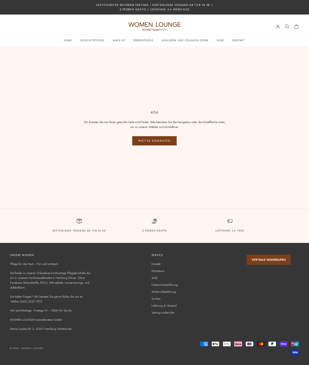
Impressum (158, 271)
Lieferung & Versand (164, 306)
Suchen (156, 299)
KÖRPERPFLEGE (143, 40)
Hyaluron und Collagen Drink (185, 40)
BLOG (220, 40)
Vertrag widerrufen (163, 312)
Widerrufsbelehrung (164, 292)
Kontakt (238, 40)
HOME (68, 40)
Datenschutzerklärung (165, 285)
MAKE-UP (119, 40)
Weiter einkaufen (154, 141)
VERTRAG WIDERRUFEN (269, 260)
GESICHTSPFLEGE (92, 40)
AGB (155, 278)
